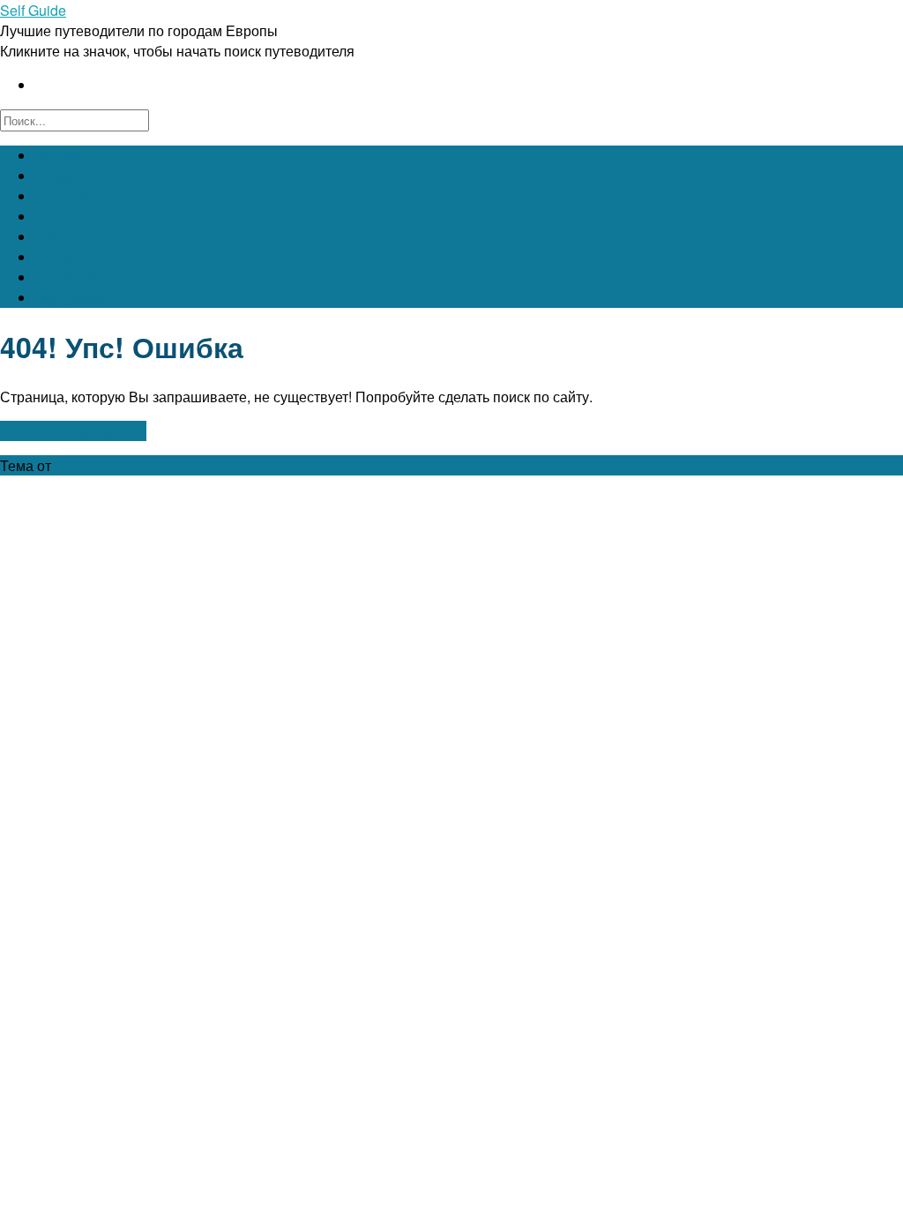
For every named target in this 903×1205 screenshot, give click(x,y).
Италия (59, 216)
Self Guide (33, 10)
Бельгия (61, 176)
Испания (64, 196)
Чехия (55, 257)
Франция (64, 237)
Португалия (73, 298)
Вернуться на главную (73, 431)
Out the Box (91, 465)
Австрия (62, 156)
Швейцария (73, 277)
